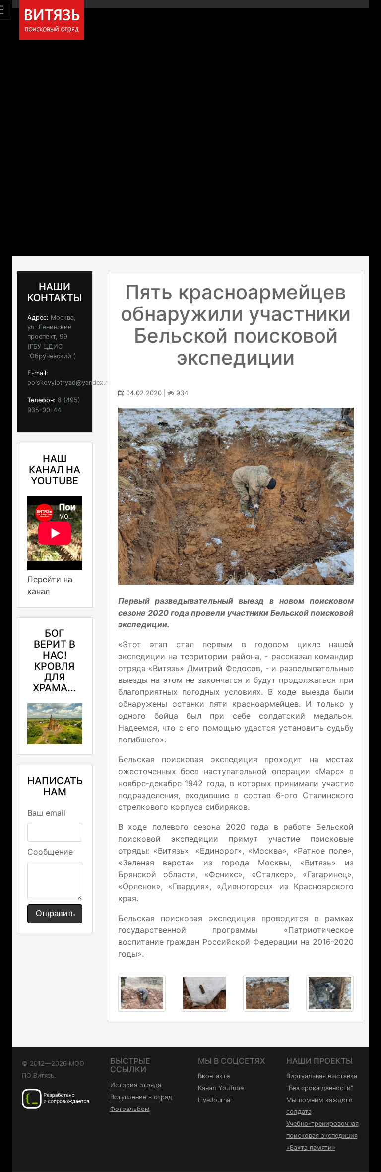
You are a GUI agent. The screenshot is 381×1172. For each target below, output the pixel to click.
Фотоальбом (130, 1108)
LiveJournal (215, 1100)
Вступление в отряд (141, 1097)
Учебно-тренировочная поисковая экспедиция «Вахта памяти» (322, 1135)
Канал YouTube (221, 1088)
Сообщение (50, 852)
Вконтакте (214, 1076)
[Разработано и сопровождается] (55, 1098)
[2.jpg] (204, 992)
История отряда (135, 1085)
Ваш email (46, 813)
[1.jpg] (142, 992)
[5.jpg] (330, 992)
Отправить (55, 913)
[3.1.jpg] (267, 992)
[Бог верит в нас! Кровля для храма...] (54, 723)
